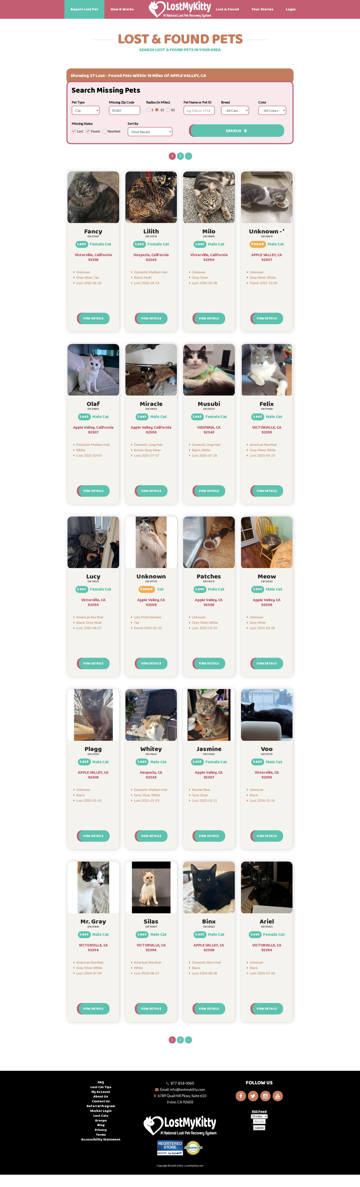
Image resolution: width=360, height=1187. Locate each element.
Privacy (101, 1130)
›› (189, 156)
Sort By (133, 123)
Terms (101, 1134)
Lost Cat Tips (100, 1087)
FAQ (101, 1082)
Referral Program (101, 1106)
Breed (225, 102)
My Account (100, 1092)
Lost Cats (101, 1115)
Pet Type (78, 102)
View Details (93, 318)
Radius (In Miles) (158, 102)
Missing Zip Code (121, 102)
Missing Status (82, 123)
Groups (101, 1120)
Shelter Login (101, 1111)
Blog (101, 1125)
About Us (101, 1096)
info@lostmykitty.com (187, 1089)
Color (262, 102)
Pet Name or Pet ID (197, 102)
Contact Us (101, 1101)
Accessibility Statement (100, 1139)
